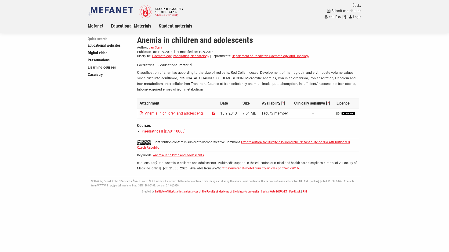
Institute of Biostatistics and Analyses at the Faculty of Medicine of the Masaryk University (207, 191)
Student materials (175, 26)
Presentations (99, 60)
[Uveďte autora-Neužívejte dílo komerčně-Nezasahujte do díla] (346, 113)
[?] (344, 17)
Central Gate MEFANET (274, 191)
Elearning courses (102, 67)
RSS (305, 191)
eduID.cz (335, 17)
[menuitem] (99, 26)
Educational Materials (131, 26)
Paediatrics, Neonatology (191, 56)
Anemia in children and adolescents (174, 113)
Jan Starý (155, 47)
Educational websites (104, 45)
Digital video (97, 52)
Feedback (295, 191)
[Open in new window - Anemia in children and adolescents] (213, 113)
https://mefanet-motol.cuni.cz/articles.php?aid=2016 (260, 168)
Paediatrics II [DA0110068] (163, 131)
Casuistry (95, 74)
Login (357, 17)
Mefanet (95, 26)
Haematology (161, 56)
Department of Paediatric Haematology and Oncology (270, 56)
